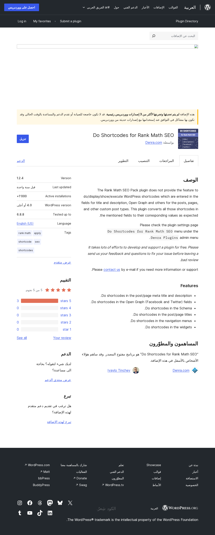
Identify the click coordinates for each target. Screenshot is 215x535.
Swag (81, 485)
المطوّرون (118, 478)
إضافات (156, 478)
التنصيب (143, 161)
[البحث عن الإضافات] (153, 36)
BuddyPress (41, 485)
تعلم (121, 465)
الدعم (21, 161)
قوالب (157, 471)
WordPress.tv (113, 485)
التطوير (123, 161)
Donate (80, 478)
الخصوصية (192, 485)
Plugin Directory (187, 21)
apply (37, 233)
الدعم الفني (117, 471)
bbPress (44, 478)
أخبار (195, 471)
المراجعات (166, 161)
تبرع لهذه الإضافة (59, 422)
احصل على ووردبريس (21, 7)
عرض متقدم (62, 262)
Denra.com (153, 142)
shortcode (24, 241)
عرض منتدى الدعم (58, 380)
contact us (112, 269)
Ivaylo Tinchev (119, 370)
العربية (154, 508)
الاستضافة (192, 478)
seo (37, 241)
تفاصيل (189, 161)
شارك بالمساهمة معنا (74, 465)
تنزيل (23, 139)
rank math (24, 233)
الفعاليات (81, 471)
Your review (62, 338)
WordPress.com (37, 465)
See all (22, 338)
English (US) (25, 223)
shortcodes (25, 250)
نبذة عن (193, 465)
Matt (45, 471)
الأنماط (156, 485)
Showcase (154, 465)
